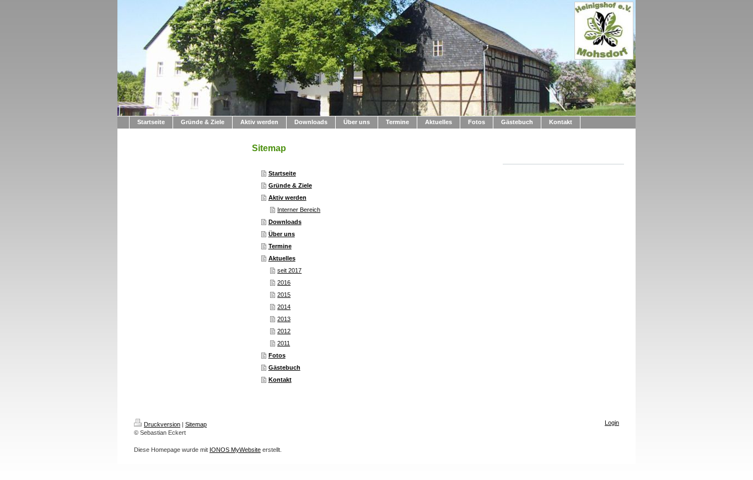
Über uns (281, 234)
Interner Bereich (298, 209)
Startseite (282, 173)
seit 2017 (289, 270)
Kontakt (280, 379)
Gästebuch (284, 367)
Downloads (285, 221)
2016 (284, 282)
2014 (284, 306)
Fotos (277, 355)
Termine (280, 246)
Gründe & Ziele (290, 185)
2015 (284, 294)
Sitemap (196, 424)
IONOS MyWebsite (235, 449)
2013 (284, 319)
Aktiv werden (287, 197)
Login (612, 422)
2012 (284, 331)
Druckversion (162, 424)
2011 (283, 343)
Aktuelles (281, 258)
